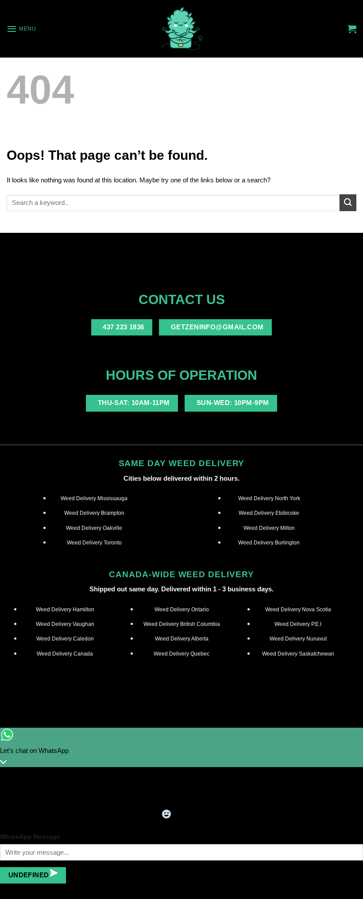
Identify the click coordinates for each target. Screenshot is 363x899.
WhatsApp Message (30, 836)
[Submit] (348, 202)
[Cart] (352, 29)
